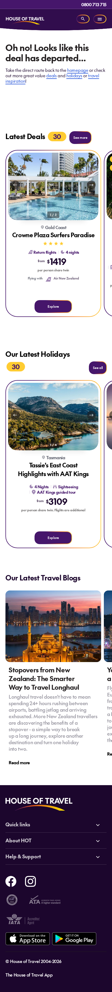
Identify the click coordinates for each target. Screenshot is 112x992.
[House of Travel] (25, 18)
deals (51, 75)
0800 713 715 (94, 4)
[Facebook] (10, 881)
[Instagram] (30, 881)
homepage (77, 70)
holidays (74, 75)
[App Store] (27, 938)
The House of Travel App (29, 975)
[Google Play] (74, 938)
